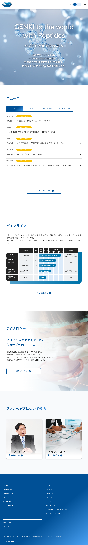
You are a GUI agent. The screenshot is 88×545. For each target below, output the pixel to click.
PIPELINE (6, 497)
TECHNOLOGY (8, 493)
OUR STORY (7, 489)
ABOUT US (7, 501)
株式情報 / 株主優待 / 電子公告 (57, 509)
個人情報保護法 (8, 537)
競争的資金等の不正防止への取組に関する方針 (48, 537)
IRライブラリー (50, 501)
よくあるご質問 (50, 505)
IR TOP (48, 485)
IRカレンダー (50, 497)
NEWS (5, 485)
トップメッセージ (51, 493)
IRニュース (49, 489)
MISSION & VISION (10, 505)
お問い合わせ (7, 522)
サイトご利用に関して (23, 537)
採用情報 (6, 526)
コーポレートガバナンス (53, 513)
